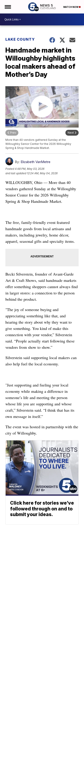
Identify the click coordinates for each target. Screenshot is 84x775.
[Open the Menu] (7, 6)
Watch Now (71, 7)
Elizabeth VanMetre (35, 162)
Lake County (20, 39)
